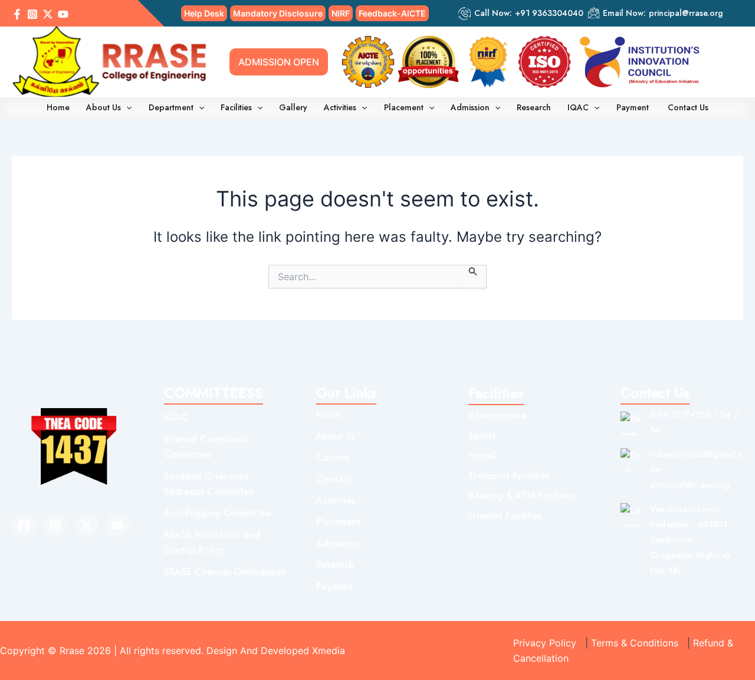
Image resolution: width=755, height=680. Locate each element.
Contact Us (688, 107)
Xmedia (328, 650)
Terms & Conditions (634, 643)
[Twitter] (86, 525)
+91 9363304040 (549, 13)
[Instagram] (32, 14)
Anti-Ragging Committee (217, 513)
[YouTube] (63, 14)
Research (534, 107)
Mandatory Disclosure (278, 13)
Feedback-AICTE (392, 13)
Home (58, 107)
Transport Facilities (508, 475)
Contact (334, 479)
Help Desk (204, 13)
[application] (126, 107)
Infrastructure (497, 415)
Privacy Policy (544, 643)
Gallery (293, 107)
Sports (481, 435)
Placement (404, 107)
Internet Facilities (505, 516)
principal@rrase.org (686, 13)
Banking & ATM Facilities (521, 495)
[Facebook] (17, 14)
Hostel (481, 455)
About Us (103, 107)
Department (171, 107)
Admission (470, 107)
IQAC (578, 107)
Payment (633, 107)
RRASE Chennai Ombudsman (225, 572)
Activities (340, 107)
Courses (333, 457)
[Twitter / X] (47, 14)
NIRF (340, 13)
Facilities (236, 107)
